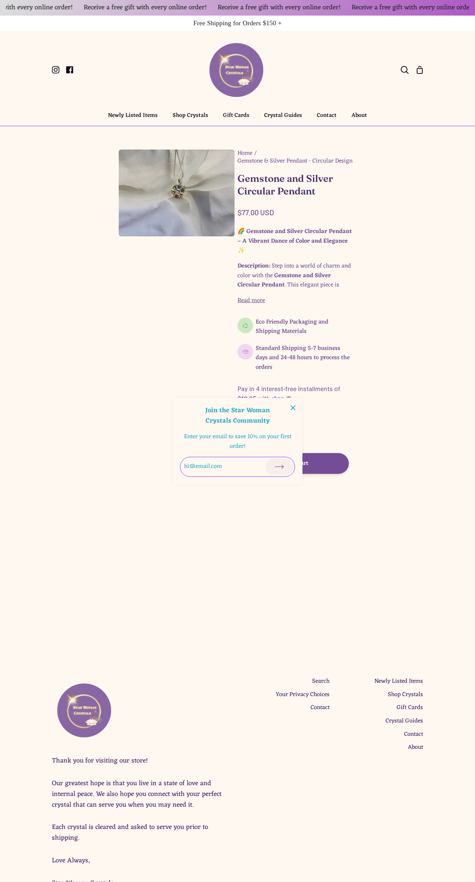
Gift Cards (410, 707)
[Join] (279, 467)
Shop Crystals (405, 694)
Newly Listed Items (398, 681)
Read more (251, 301)
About (415, 747)
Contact (320, 707)
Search (321, 681)
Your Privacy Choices (303, 694)
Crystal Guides (404, 721)
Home (245, 153)
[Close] (293, 408)
